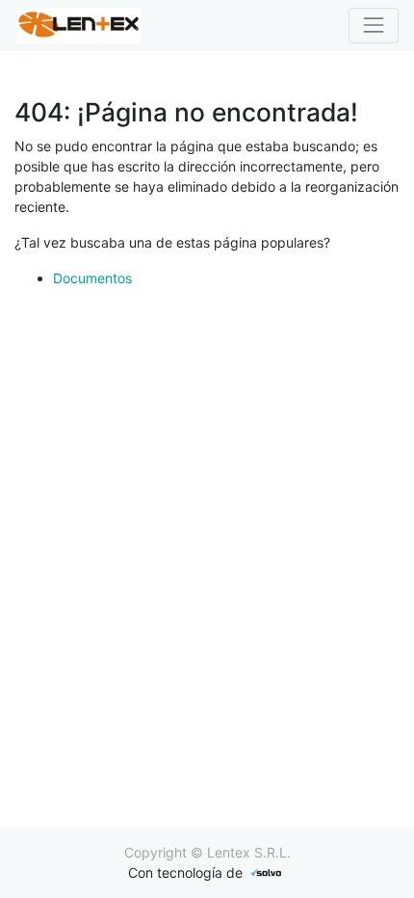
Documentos (92, 278)
